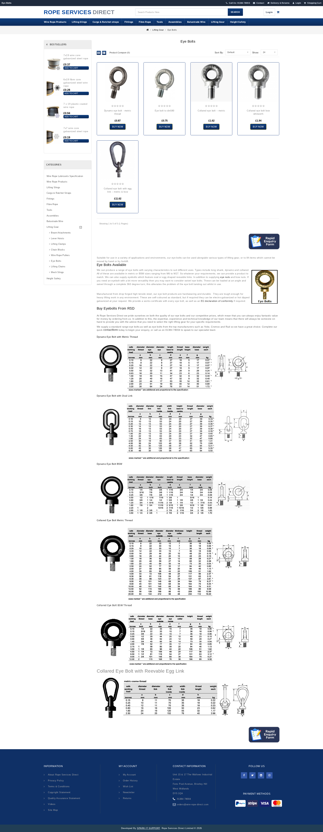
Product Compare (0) (120, 53)
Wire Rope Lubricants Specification (65, 176)
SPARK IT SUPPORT (148, 828)
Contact (260, 3)
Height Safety (238, 22)
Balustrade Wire (196, 22)
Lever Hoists (57, 238)
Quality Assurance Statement (64, 798)
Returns (127, 798)
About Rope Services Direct (63, 774)
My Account (129, 774)
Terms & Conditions (58, 786)
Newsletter (129, 792)
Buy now (117, 126)
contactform (110, 329)
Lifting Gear (218, 22)
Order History (130, 780)
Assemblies (175, 22)
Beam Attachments (61, 232)
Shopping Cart (314, 3)
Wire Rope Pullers (60, 255)
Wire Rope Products (55, 22)
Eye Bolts (172, 30)
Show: (255, 52)
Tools (160, 22)
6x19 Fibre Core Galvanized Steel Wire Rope (75, 82)
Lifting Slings (79, 22)
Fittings (128, 22)
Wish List (128, 786)
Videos (52, 804)
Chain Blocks (58, 249)
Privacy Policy (56, 780)
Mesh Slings (57, 272)
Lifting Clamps (58, 244)
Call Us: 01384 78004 (239, 3)
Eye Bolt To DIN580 (164, 110)
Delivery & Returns (280, 3)
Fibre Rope (145, 22)
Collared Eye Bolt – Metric (211, 110)
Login (298, 3)
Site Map (53, 810)
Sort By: (219, 52)
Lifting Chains (58, 266)
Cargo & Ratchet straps (106, 22)
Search (235, 12)
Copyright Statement (59, 792)
